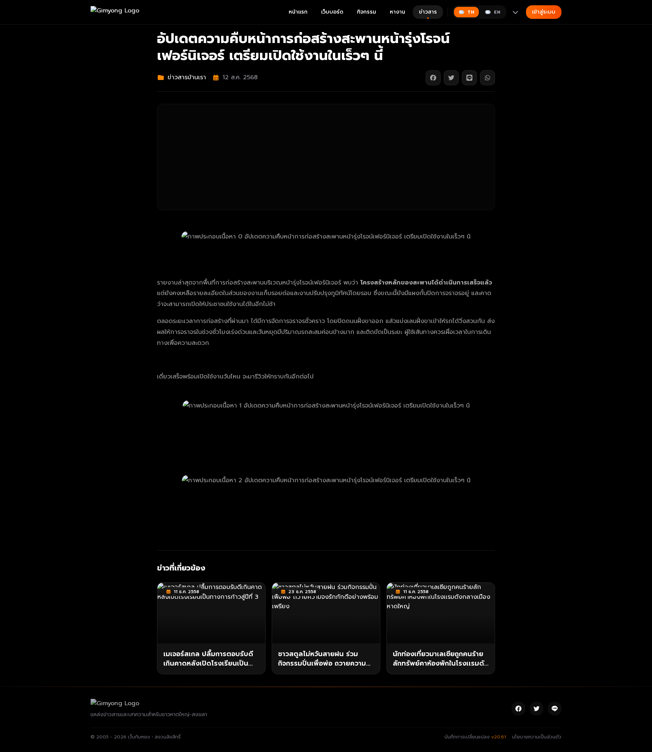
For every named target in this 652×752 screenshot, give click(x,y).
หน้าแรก (298, 12)
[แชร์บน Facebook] (433, 77)
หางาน (397, 12)
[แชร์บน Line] (469, 77)
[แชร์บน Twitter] (451, 77)
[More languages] (515, 12)
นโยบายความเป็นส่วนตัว (536, 737)
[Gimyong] (115, 12)
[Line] (554, 708)
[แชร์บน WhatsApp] (487, 77)
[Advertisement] (326, 157)
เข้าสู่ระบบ (543, 12)
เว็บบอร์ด (332, 12)
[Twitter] (536, 708)
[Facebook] (518, 708)
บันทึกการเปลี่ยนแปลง (475, 737)
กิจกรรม (366, 12)
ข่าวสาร (428, 12)
